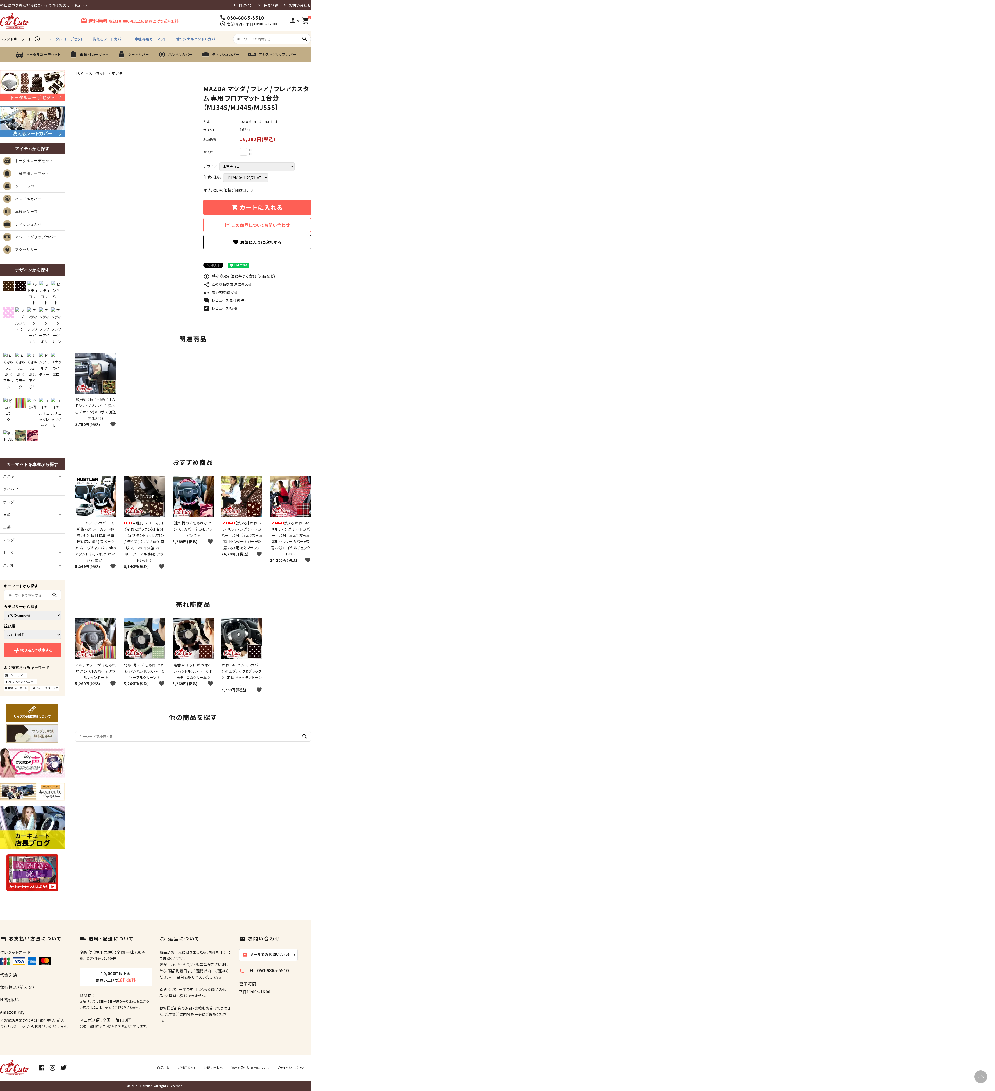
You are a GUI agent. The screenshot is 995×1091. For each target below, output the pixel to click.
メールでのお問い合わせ (267, 955)
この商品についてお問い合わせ (257, 225)
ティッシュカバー (225, 54)
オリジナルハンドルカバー (197, 38)
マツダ (117, 73)
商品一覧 (163, 1067)
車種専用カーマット (150, 38)
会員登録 (271, 5)
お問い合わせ (300, 5)
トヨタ (9, 553)
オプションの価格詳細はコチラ (228, 190)
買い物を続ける (220, 292)
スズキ (9, 476)
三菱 (7, 527)
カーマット (97, 73)
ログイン (246, 5)
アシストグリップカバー (277, 54)
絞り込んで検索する (33, 650)
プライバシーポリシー (292, 1067)
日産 (7, 514)
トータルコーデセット (66, 38)
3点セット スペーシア (44, 688)
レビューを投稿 (220, 308)
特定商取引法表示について (250, 1067)
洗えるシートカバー (109, 38)
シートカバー (138, 54)
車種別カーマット (94, 54)
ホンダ (9, 502)
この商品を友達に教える (227, 284)
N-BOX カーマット (16, 688)
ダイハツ (10, 489)
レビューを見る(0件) (224, 300)
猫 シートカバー (15, 675)
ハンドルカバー (180, 54)
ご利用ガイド (187, 1067)
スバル (9, 565)
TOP (79, 73)
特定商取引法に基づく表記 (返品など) (239, 276)
